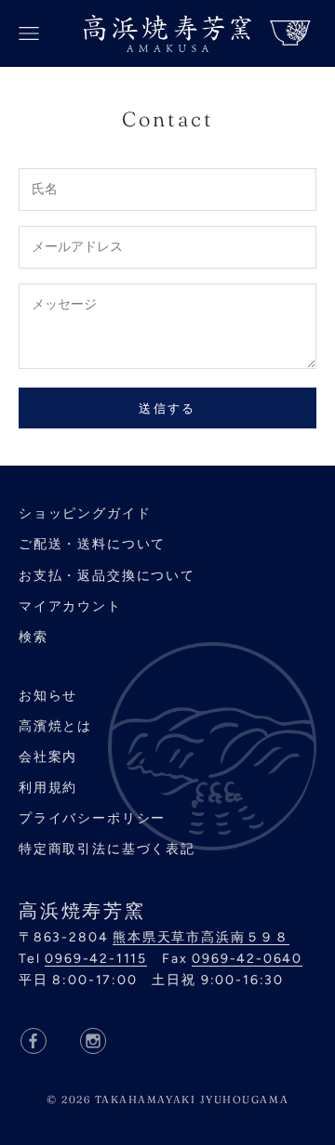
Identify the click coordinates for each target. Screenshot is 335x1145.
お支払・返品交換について (107, 576)
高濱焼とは (55, 726)
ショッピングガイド (85, 513)
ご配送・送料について (92, 544)
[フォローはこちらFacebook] (33, 1041)
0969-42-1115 (96, 959)
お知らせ (48, 696)
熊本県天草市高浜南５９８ (201, 937)
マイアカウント (70, 606)
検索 (33, 637)
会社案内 (48, 757)
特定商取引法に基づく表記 (107, 849)
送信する (167, 408)
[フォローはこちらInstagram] (93, 1041)
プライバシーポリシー (92, 818)
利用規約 (48, 788)
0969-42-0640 (247, 959)
